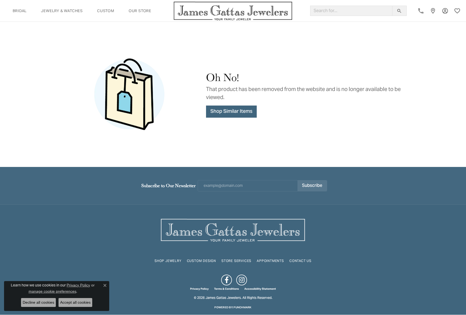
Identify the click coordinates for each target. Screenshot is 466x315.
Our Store (140, 10)
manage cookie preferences (52, 291)
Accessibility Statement (260, 289)
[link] (420, 10)
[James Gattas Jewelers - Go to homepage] (233, 229)
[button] (445, 10)
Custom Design (201, 261)
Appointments (270, 261)
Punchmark (242, 307)
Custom (105, 10)
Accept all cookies (75, 302)
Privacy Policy (199, 289)
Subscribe (312, 185)
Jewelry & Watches (62, 10)
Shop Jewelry (168, 261)
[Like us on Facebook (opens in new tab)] (226, 280)
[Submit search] (399, 11)
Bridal (20, 10)
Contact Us (300, 261)
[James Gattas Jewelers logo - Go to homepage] (233, 11)
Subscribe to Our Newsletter (168, 185)
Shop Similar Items (231, 111)
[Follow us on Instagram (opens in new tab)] (241, 280)
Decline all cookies (38, 302)
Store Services (236, 261)
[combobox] (351, 11)
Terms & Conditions (226, 289)
